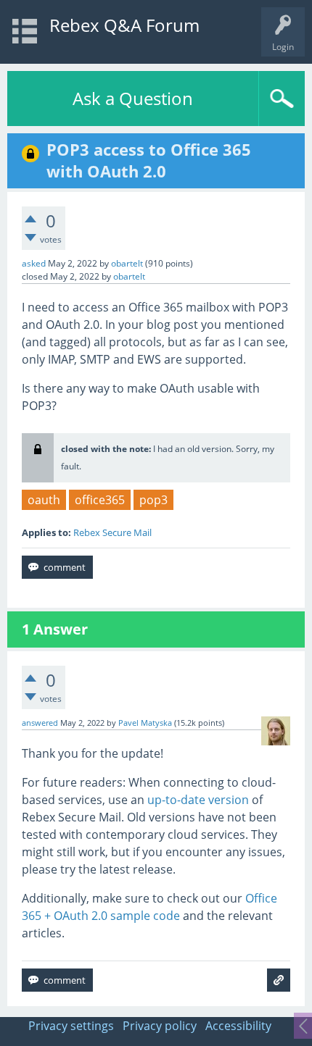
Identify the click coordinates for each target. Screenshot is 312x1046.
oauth (44, 500)
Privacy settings (71, 1026)
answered (40, 723)
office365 (100, 500)
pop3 (153, 500)
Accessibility (238, 1026)
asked (34, 263)
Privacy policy (160, 1026)
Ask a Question (133, 98)
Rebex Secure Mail (112, 532)
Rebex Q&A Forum (124, 25)
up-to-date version (198, 800)
